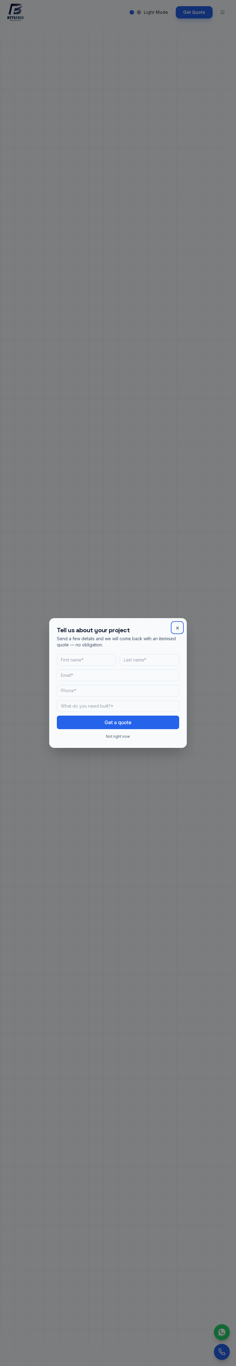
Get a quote (118, 722)
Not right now (118, 736)
